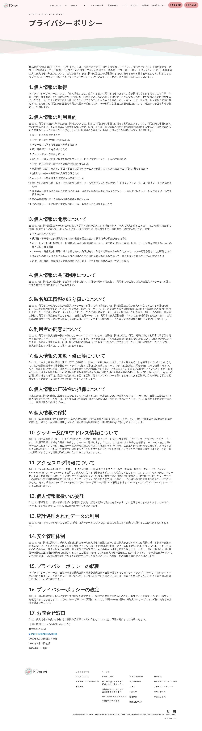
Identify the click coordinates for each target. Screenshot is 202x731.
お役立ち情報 (175, 5)
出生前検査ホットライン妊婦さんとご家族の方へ (112, 682)
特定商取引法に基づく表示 (165, 681)
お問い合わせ (191, 5)
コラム (124, 5)
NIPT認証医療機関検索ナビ (114, 696)
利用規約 (158, 676)
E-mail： (43, 633)
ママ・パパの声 (97, 5)
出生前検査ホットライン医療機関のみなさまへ (112, 690)
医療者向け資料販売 (111, 701)
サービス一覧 (108, 676)
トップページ (34, 14)
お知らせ (134, 5)
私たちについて (82, 676)
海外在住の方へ (158, 5)
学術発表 (79, 686)
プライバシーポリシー (163, 686)
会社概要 (145, 5)
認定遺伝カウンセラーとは (87, 681)
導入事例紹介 (113, 5)
